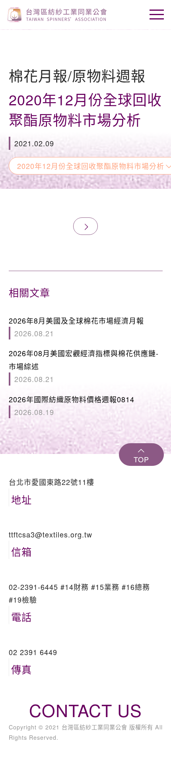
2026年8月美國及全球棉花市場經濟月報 (76, 326)
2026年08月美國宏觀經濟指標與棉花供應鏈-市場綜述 (84, 366)
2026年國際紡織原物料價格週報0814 (71, 405)
